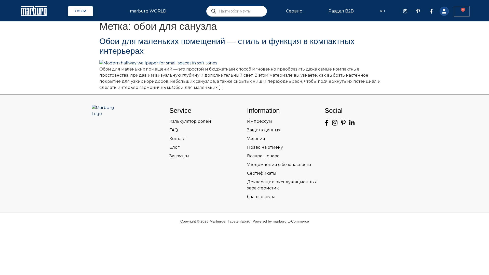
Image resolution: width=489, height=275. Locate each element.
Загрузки (179, 156)
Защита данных (263, 130)
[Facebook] (431, 11)
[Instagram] (405, 11)
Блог (174, 147)
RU (382, 11)
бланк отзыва (261, 196)
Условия (256, 138)
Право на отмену (265, 147)
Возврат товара (263, 156)
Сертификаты (261, 173)
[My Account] (444, 11)
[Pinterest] (418, 11)
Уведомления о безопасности (279, 164)
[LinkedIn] (352, 123)
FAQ (173, 130)
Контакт (177, 138)
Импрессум (259, 121)
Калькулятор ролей (190, 121)
